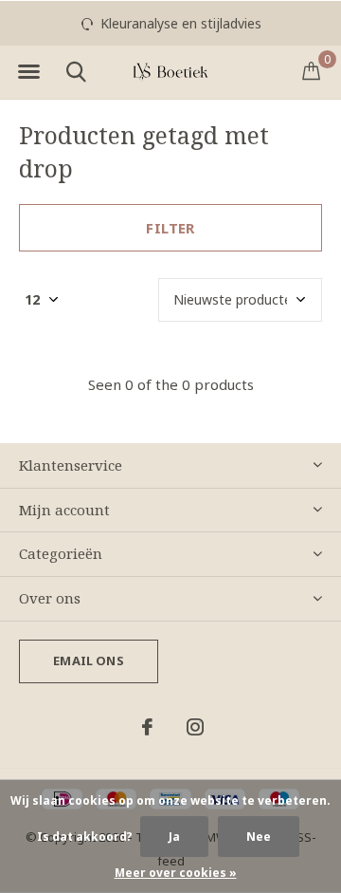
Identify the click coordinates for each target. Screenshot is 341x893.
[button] (28, 72)
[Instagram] (195, 727)
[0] (311, 70)
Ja (174, 836)
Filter (170, 227)
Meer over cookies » (176, 873)
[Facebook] (147, 727)
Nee (258, 836)
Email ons (88, 660)
